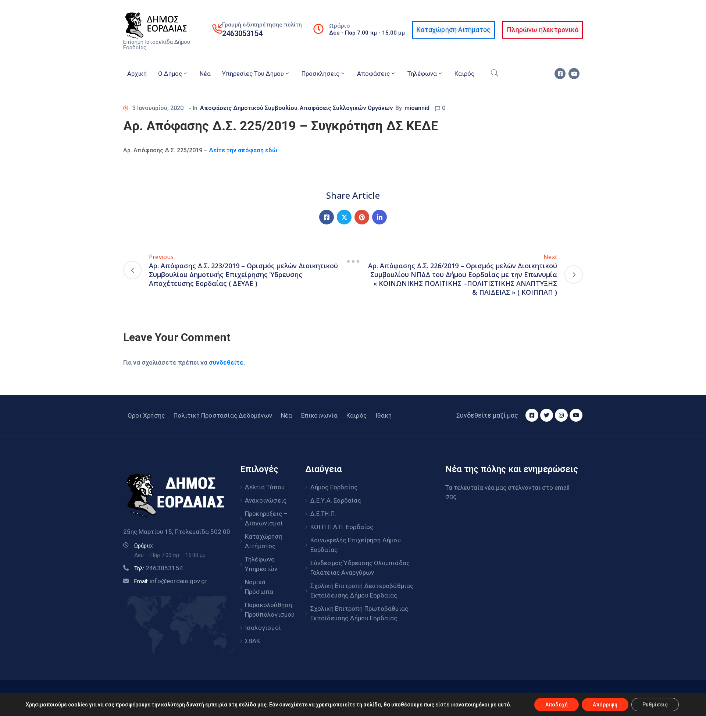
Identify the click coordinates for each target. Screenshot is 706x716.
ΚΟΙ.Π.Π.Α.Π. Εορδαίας (342, 527)
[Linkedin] (379, 217)
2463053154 (242, 33)
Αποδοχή (556, 705)
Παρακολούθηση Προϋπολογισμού (267, 609)
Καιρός (464, 73)
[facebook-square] (560, 73)
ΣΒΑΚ (252, 641)
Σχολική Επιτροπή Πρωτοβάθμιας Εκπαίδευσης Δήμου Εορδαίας (359, 613)
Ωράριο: (143, 545)
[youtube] (574, 73)
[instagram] (561, 415)
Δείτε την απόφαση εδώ (243, 150)
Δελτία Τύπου (265, 487)
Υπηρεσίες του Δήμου (253, 73)
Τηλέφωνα (422, 73)
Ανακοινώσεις (265, 500)
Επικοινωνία (319, 415)
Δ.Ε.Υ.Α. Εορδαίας (335, 500)
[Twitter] (344, 217)
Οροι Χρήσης (146, 415)
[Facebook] (326, 217)
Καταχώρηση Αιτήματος (263, 541)
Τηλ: (158, 568)
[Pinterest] (361, 217)
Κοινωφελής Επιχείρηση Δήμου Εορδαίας (355, 544)
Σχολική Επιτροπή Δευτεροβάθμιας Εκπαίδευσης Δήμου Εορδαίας (362, 590)
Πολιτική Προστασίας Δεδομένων (223, 415)
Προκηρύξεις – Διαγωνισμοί (266, 518)
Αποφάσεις (373, 73)
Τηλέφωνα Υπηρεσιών (261, 564)
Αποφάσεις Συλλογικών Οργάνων (346, 107)
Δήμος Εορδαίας (334, 487)
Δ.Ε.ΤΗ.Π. (323, 513)
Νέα (205, 73)
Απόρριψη (605, 705)
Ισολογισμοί (263, 627)
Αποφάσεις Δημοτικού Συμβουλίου (248, 107)
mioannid (416, 107)
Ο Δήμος (170, 73)
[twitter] (546, 415)
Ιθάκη (383, 415)
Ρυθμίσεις (655, 705)
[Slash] (353, 261)
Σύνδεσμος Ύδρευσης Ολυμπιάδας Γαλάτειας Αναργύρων (360, 567)
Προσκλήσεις (320, 73)
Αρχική (137, 73)
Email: (170, 581)
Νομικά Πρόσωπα (259, 586)
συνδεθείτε (226, 362)
